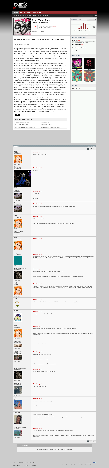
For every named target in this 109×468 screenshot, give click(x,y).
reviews (15, 12)
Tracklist (42, 31)
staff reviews (36, 15)
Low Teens (89, 69)
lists (34, 12)
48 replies (49, 27)
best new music (44, 15)
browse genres (20, 15)
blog (39, 12)
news (28, 12)
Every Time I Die (40, 20)
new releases (28, 15)
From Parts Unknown (89, 81)
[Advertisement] (83, 117)
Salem (77, 81)
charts (22, 12)
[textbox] (85, 16)
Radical (77, 69)
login (14, 15)
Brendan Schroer (47, 26)
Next (94, 148)
